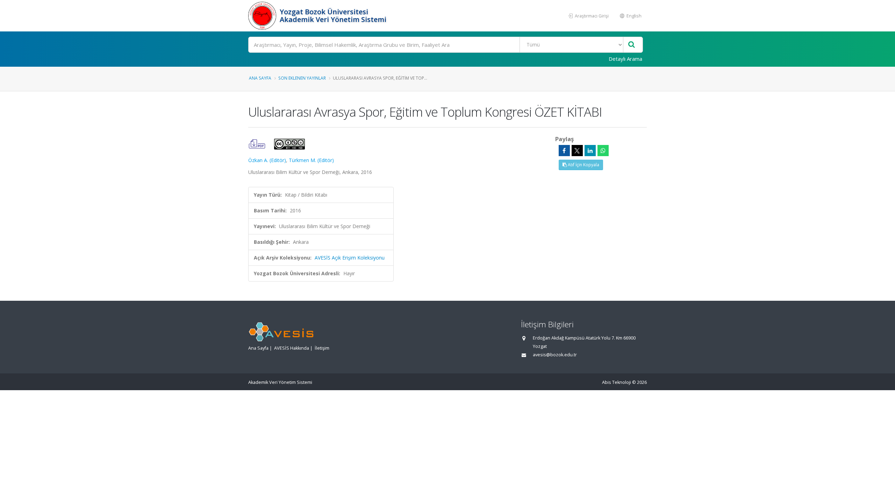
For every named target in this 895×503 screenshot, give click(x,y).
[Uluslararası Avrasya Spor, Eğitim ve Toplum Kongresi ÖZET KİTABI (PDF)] (257, 143)
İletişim (322, 348)
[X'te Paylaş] (577, 150)
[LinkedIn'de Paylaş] (590, 150)
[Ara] (631, 45)
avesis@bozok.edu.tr (555, 355)
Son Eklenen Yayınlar (302, 78)
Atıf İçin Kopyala (583, 165)
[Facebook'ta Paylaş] (564, 150)
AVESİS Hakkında (291, 348)
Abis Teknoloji (616, 382)
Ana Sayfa (260, 78)
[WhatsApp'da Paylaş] (603, 150)
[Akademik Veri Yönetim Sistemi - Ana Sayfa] (263, 15)
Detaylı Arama (625, 58)
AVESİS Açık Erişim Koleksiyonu (350, 257)
